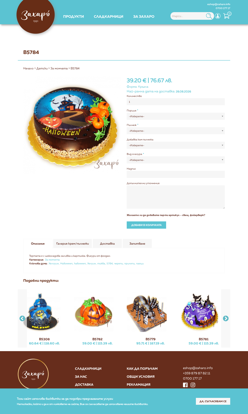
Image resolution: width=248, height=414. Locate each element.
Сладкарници (88, 369)
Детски (42, 68)
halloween (80, 263)
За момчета (59, 68)
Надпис (131, 168)
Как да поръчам (142, 369)
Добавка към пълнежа (140, 139)
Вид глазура (134, 153)
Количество (134, 95)
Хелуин (91, 263)
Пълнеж (132, 124)
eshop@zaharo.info (218, 4)
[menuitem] (73, 16)
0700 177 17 (223, 8)
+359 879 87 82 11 (196, 373)
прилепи (129, 263)
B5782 (97, 339)
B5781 (203, 339)
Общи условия (141, 376)
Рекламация (139, 384)
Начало (28, 68)
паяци (140, 263)
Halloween (66, 263)
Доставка (84, 384)
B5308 (44, 339)
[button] (225, 318)
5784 (110, 263)
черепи (118, 263)
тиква (101, 263)
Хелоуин (54, 263)
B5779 (151, 339)
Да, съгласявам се (213, 401)
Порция (131, 110)
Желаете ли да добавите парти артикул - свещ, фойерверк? (166, 215)
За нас (81, 376)
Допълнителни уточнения (143, 183)
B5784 (75, 68)
